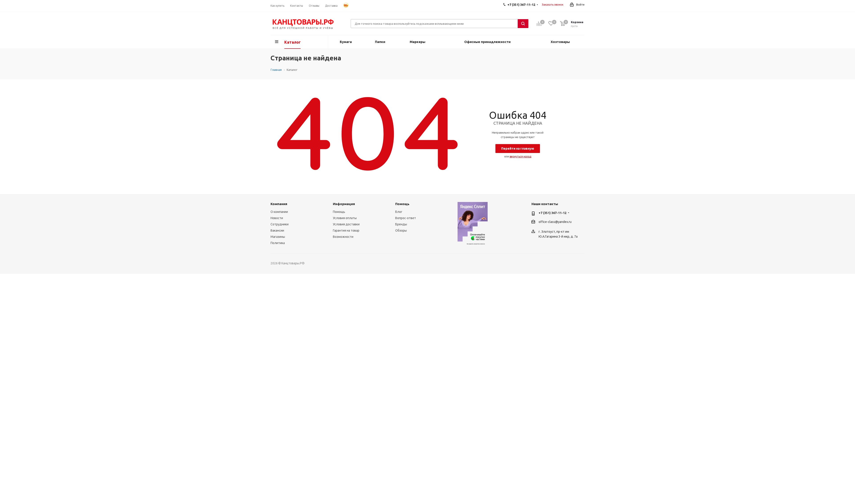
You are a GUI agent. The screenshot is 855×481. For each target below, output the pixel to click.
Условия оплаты (345, 218)
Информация (344, 204)
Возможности (343, 236)
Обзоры (401, 230)
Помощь (339, 212)
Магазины (278, 236)
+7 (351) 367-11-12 (552, 213)
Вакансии (277, 230)
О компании (279, 212)
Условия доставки (346, 224)
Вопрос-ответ (405, 218)
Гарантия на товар (346, 230)
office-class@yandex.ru (555, 222)
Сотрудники (280, 224)
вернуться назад (520, 156)
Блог (398, 212)
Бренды (401, 224)
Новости (277, 218)
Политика (278, 243)
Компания (279, 204)
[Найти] (523, 23)
